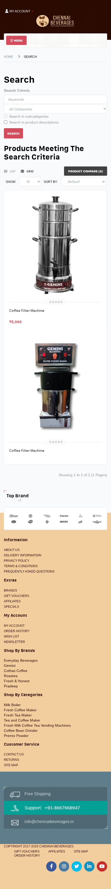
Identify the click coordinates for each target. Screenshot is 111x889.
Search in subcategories (29, 116)
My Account (14, 626)
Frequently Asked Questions (29, 571)
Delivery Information (22, 555)
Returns (11, 760)
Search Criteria (17, 90)
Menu (17, 40)
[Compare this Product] (25, 320)
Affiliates (12, 601)
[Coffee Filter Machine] (55, 245)
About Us (12, 550)
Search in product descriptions (34, 122)
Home (8, 57)
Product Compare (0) (85, 171)
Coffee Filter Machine (26, 310)
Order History (17, 631)
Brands (10, 590)
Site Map (11, 765)
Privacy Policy (16, 561)
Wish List (11, 636)
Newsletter (14, 642)
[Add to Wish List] (14, 320)
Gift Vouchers (16, 596)
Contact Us (14, 754)
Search (30, 57)
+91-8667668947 (62, 807)
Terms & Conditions (21, 566)
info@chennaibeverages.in (49, 821)
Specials (11, 607)
